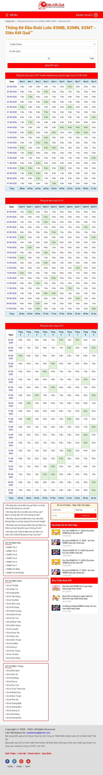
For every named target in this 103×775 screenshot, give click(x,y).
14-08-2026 (12, 148)
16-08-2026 (12, 137)
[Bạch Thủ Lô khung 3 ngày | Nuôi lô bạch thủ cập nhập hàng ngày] (56, 598)
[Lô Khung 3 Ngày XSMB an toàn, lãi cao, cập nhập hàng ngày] (56, 608)
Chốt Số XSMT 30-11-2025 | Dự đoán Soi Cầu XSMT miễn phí (78, 551)
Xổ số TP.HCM (12, 586)
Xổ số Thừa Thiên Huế (15, 689)
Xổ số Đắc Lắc (12, 674)
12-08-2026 (12, 158)
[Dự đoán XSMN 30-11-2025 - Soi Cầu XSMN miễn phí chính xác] (56, 542)
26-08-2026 (12, 87)
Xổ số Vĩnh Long (13, 604)
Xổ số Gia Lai (11, 681)
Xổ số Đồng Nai (12, 593)
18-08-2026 (12, 127)
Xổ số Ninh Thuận (13, 696)
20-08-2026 (12, 117)
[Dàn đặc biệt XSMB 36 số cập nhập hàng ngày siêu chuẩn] (56, 588)
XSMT (27, 766)
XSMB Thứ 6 (11, 562)
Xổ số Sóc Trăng (13, 651)
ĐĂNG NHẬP (84, 15)
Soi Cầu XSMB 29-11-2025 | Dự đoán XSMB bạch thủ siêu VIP (78, 561)
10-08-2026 (12, 168)
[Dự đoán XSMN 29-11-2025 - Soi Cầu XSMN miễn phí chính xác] (56, 572)
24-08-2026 (12, 97)
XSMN (19, 766)
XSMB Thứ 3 (11, 551)
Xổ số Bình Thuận (13, 640)
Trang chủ (9, 21)
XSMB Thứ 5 (11, 558)
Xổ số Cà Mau (12, 643)
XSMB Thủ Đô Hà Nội (15, 573)
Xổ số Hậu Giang (13, 658)
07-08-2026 (12, 183)
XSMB (10, 766)
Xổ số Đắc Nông (13, 714)
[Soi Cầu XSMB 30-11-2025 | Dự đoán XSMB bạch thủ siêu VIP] (56, 532)
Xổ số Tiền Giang (13, 596)
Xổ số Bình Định (12, 671)
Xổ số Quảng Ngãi (13, 703)
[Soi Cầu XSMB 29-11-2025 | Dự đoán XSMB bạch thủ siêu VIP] (56, 562)
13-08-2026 (12, 153)
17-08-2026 (12, 132)
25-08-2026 (12, 92)
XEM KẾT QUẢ (51, 65)
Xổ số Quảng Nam (14, 707)
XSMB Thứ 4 (11, 555)
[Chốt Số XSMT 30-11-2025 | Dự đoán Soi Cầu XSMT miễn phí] (56, 552)
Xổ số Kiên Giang (13, 625)
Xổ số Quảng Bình (13, 718)
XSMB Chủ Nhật (13, 569)
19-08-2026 (12, 122)
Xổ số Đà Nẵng (12, 678)
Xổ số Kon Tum (12, 685)
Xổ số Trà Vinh (12, 654)
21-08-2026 (12, 112)
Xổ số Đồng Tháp (13, 622)
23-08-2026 (12, 102)
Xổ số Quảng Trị (13, 710)
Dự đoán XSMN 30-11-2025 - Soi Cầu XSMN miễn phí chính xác (78, 541)
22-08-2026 (12, 107)
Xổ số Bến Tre (12, 589)
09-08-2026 (12, 173)
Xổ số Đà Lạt (11, 647)
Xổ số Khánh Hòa (13, 692)
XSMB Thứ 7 (11, 565)
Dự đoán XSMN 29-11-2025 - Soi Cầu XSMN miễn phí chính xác (78, 571)
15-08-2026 (12, 143)
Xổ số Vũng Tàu (13, 633)
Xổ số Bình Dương (13, 611)
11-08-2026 (12, 163)
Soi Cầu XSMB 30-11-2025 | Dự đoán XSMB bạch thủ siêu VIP (78, 532)
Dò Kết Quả (85, 516)
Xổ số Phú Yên (12, 700)
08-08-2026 (12, 178)
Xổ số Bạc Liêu (12, 636)
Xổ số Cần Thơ (12, 618)
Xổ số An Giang (12, 607)
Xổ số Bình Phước (13, 614)
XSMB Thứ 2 (11, 547)
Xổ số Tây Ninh (12, 600)
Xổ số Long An (12, 629)
